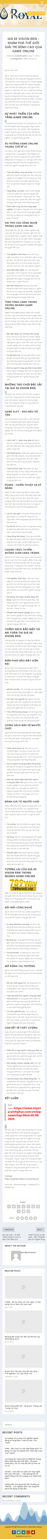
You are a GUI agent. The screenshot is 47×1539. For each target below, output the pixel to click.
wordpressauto (21, 56)
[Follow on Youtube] (33, 1532)
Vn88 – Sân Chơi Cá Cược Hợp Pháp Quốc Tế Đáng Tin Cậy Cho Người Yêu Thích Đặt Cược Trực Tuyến (23, 1450)
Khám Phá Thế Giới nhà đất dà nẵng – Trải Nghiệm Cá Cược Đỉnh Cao (22, 1372)
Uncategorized (16, 58)
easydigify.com (27, 1536)
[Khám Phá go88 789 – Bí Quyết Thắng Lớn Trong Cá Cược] (23, 1391)
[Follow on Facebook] (14, 1532)
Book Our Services (36, 13)
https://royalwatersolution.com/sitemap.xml (22, 1179)
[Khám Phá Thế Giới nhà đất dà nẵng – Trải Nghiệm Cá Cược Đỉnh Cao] (23, 1356)
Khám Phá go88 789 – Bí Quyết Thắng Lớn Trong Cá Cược (23, 1407)
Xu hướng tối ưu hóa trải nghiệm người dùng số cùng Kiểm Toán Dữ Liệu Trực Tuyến (21, 1440)
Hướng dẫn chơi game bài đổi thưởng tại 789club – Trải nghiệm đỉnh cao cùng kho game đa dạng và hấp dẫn (22, 1486)
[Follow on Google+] (28, 1532)
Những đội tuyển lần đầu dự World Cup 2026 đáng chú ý (22, 1338)
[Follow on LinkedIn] (23, 1532)
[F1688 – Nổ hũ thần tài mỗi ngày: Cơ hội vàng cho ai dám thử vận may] (23, 1287)
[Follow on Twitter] (19, 1532)
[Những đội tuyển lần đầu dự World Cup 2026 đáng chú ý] (23, 1321)
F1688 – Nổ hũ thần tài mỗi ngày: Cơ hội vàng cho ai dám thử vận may (23, 1303)
